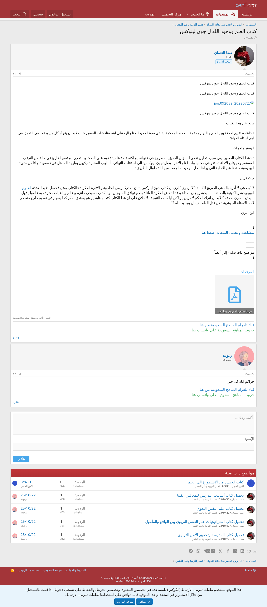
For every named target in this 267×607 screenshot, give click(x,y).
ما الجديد (197, 14)
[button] (187, 14)
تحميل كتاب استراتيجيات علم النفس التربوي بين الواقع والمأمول (194, 521)
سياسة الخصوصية (52, 570)
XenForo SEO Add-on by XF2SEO (133, 581)
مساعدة (34, 570)
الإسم (250, 438)
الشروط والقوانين (75, 570)
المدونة (150, 14)
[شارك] (20, 74)
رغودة (24, 499)
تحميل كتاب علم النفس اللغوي (220, 508)
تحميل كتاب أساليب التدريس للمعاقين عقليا (210, 495)
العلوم (26, 187)
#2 (14, 374)
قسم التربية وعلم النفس (207, 486)
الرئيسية (247, 14)
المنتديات (222, 14)
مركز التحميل (171, 14)
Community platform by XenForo (134, 578)
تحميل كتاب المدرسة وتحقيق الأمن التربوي (211, 534)
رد (14, 337)
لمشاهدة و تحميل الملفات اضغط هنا (228, 232)
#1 (14, 74)
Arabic (249, 570)
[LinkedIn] (213, 551)
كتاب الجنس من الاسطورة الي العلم (216, 481)
